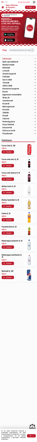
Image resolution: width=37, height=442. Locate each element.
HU (2, 2)
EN (6, 2)
